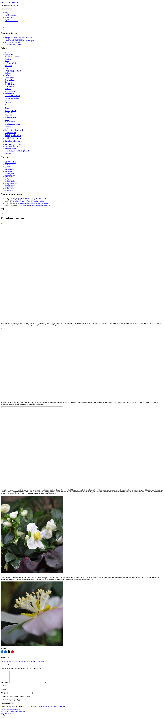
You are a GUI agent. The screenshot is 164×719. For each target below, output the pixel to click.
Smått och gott (9, 112)
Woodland (8, 153)
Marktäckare (10, 91)
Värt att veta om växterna (12, 146)
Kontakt (7, 19)
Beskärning (10, 54)
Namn (3, 686)
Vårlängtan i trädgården (17, 150)
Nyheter (8, 102)
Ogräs (7, 104)
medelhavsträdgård (12, 95)
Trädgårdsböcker (10, 121)
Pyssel (6, 178)
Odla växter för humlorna (12, 42)
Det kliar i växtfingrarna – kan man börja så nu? (19, 37)
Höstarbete (9, 77)
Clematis (7, 61)
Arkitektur (7, 52)
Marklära (8, 89)
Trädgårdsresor (9, 190)
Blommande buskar (12, 57)
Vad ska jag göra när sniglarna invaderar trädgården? (20, 41)
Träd (7, 119)
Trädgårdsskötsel (14, 140)
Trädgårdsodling (14, 135)
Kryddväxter (10, 84)
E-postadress (5, 689)
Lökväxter (9, 86)
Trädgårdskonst (9, 127)
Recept (7, 106)
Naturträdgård (9, 171)
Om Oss (7, 14)
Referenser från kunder (11, 21)
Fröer (7, 68)
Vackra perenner (14, 144)
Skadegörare (10, 110)
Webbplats (4, 693)
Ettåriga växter (11, 63)
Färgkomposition (13, 70)
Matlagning (9, 93)
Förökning (8, 73)
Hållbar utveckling (10, 163)
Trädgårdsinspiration (11, 183)
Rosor (7, 108)
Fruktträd (8, 65)
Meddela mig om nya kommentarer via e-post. (17, 696)
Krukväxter (8, 82)
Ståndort (8, 115)
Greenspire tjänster (10, 16)
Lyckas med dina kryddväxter (13, 44)
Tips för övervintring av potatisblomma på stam (31, 198)
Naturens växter (9, 169)
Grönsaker (10, 75)
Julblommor (31, 661)
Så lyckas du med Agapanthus (14, 39)
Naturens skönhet (12, 98)
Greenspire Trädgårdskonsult (9, 2)
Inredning (7, 164)
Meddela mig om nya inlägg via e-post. (14, 700)
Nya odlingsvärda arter (10, 100)
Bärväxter (8, 59)
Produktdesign (9, 176)
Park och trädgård (10, 175)
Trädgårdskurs (10, 133)
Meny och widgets (6, 9)
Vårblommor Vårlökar (10, 148)
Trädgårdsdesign (12, 124)
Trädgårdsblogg (9, 17)
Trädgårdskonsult (14, 130)
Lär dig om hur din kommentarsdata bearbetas (51, 706)
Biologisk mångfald (10, 161)
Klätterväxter (10, 80)
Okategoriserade (9, 173)
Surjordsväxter (10, 117)
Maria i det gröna (13, 661)
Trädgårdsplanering (13, 138)
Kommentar (5, 682)
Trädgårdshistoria (8, 126)
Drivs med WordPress (7, 713)
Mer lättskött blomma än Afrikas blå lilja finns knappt (28, 201)
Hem (6, 12)
